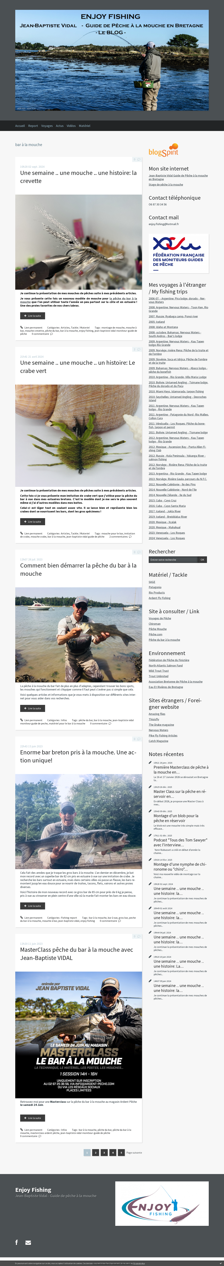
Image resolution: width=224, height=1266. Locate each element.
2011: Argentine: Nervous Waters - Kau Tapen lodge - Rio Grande (176, 407)
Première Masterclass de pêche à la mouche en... (181, 770)
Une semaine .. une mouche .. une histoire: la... (179, 891)
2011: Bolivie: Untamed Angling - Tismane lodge (178, 432)
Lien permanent (33, 327)
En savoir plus (139, 1263)
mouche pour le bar (112, 533)
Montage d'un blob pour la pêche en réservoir (176, 818)
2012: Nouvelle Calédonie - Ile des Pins (172, 484)
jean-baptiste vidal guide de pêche (85, 536)
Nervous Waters (158, 730)
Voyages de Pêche (160, 618)
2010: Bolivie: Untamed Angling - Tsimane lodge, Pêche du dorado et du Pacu (178, 384)
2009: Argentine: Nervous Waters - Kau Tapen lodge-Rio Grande (176, 343)
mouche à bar (49, 920)
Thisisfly (154, 719)
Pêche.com (155, 634)
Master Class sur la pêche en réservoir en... (180, 794)
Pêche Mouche (158, 629)
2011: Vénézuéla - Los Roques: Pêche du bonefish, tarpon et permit (177, 425)
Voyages (47, 126)
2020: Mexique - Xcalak (162, 522)
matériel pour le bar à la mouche (67, 723)
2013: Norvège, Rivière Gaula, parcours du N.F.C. (178, 479)
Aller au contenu (11, 3)
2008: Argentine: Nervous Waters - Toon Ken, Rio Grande (178, 309)
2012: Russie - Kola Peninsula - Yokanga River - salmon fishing (177, 457)
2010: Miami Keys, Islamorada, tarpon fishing (176, 391)
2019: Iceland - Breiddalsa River (168, 516)
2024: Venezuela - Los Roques (167, 538)
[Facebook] (16, 1243)
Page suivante (134, 1152)
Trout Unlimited (158, 676)
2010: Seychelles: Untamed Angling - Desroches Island (177, 398)
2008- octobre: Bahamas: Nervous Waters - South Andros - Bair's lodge (175, 334)
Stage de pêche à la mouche (166, 184)
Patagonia (155, 587)
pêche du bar (52, 330)
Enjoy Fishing (33, 1190)
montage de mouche (113, 327)
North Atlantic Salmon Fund (166, 665)
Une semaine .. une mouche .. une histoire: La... (179, 964)
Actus (59, 126)
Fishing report (69, 917)
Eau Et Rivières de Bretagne (166, 687)
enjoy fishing (86, 330)
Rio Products (157, 592)
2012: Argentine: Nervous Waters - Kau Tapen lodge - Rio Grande (176, 439)
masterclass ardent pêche (44, 1133)
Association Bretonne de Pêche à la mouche (176, 681)
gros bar (123, 917)
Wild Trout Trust (159, 671)
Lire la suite (34, 315)
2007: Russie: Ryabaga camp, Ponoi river (173, 316)
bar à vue (113, 917)
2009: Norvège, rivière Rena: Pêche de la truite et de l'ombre (178, 352)
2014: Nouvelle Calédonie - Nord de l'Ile (173, 489)
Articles (65, 327)
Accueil (20, 126)
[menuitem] (21, 125)
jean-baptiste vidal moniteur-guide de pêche (85, 1133)
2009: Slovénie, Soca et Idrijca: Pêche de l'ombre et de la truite (178, 361)
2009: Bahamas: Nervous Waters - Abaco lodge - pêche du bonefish (178, 370)
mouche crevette (34, 330)
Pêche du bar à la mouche (164, 640)
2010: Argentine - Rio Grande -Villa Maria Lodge (177, 377)
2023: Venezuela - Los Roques (167, 533)
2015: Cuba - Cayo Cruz (162, 500)
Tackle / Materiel (80, 327)
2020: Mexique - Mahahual (164, 527)
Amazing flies (157, 714)
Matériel (84, 126)
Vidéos (71, 126)
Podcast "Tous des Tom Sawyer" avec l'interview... (180, 842)
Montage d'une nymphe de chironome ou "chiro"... (180, 867)
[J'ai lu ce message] (220, 1263)
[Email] (28, 1243)
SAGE (152, 582)
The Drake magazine (161, 725)
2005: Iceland (157, 322)
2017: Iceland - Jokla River (165, 511)
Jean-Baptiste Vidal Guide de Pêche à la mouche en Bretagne (178, 177)
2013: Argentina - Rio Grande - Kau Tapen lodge (178, 473)
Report (33, 126)
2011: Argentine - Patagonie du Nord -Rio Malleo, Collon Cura (179, 416)
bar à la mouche (69, 330)
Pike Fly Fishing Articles (163, 735)
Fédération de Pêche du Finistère (169, 660)
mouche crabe (38, 536)
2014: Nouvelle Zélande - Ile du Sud (170, 495)
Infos (64, 720)
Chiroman (155, 624)
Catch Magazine (158, 741)
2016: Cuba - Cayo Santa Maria (167, 506)
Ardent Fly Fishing (160, 598)
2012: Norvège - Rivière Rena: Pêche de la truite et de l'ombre (178, 466)
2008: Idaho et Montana (163, 327)
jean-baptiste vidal (68, 920)
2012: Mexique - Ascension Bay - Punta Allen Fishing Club (177, 448)
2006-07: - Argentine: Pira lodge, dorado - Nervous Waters (177, 300)
